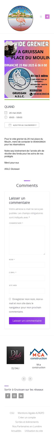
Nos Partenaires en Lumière (27, 426)
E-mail (12, 272)
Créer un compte (27, 417)
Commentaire (16, 223)
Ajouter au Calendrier (24, 125)
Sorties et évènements (27, 421)
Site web (13, 285)
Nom (12, 259)
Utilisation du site (34, 430)
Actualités (16, 430)
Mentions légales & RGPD (31, 413)
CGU (12, 413)
